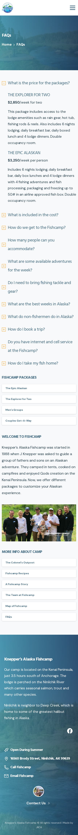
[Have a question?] (39, 791)
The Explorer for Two (18, 399)
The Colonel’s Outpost (19, 562)
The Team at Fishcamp (19, 595)
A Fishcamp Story (16, 584)
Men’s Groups (14, 409)
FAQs (8, 616)
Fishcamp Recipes (17, 573)
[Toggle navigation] (72, 8)
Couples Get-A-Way (18, 420)
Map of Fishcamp (16, 606)
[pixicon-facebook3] (70, 730)
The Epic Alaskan (16, 388)
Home (7, 44)
